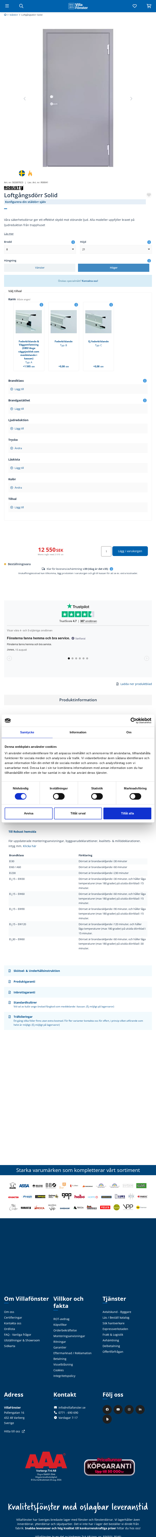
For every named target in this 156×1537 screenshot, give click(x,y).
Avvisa (29, 813)
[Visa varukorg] (149, 6)
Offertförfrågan (113, 1352)
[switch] (59, 796)
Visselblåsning (63, 1364)
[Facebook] (108, 1409)
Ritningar (59, 1342)
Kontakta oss (12, 1323)
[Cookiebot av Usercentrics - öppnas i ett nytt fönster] (133, 721)
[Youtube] (119, 1409)
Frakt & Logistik (113, 1334)
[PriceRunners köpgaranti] (109, 1469)
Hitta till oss (12, 1431)
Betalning (59, 1359)
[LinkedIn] (140, 1409)
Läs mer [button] (9, 233)
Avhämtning (111, 1340)
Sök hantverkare (114, 1323)
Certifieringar (13, 1317)
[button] (131, 99)
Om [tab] (128, 732)
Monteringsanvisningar (69, 1336)
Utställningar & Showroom (22, 1340)
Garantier (59, 1347)
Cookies (58, 1370)
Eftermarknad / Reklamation (72, 1353)
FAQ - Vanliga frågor (17, 1334)
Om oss (9, 1312)
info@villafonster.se (72, 1407)
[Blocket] (108, 1419)
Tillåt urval (78, 813)
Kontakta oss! (90, 280)
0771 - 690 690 (68, 1413)
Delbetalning (111, 1346)
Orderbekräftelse (65, 1330)
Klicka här (29, 846)
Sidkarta (9, 1346)
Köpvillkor (60, 1325)
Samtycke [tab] (27, 732)
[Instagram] (130, 1409)
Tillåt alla (127, 813)
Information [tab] (78, 732)
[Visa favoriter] (135, 6)
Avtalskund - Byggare (117, 1312)
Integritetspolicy (64, 1376)
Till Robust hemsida (22, 832)
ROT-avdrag (61, 1319)
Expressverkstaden (115, 1329)
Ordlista (9, 1329)
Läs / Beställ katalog (116, 1317)
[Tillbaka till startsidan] (78, 6)
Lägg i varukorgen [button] (130, 551)
